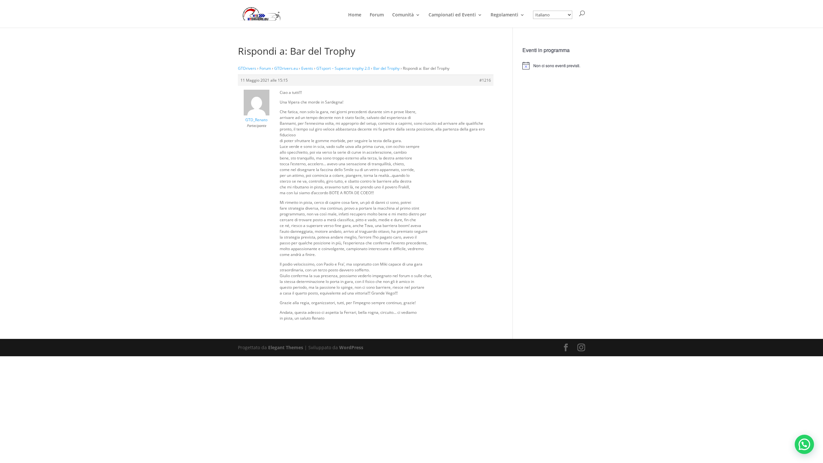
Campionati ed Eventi (452, 15)
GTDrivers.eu (286, 68)
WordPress (351, 347)
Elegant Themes (285, 347)
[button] (804, 444)
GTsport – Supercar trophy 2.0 (343, 68)
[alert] (553, 65)
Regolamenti (504, 15)
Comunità (403, 15)
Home (354, 15)
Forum (377, 15)
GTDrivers (247, 68)
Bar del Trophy (386, 68)
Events (307, 68)
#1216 (485, 80)
